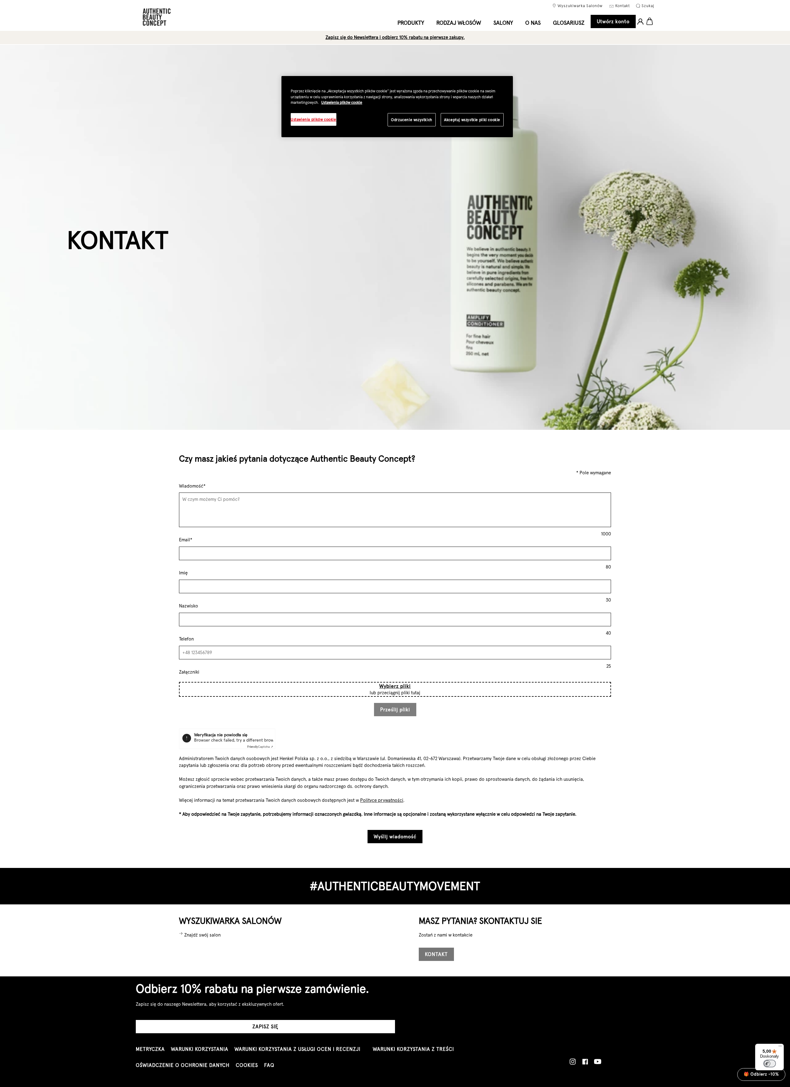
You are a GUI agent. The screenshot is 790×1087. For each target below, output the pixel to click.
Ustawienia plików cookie (341, 102)
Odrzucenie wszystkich (411, 119)
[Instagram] (572, 1061)
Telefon (186, 639)
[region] (397, 106)
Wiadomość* (192, 486)
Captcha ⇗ (260, 747)
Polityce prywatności (381, 800)
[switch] (769, 1063)
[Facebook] (585, 1061)
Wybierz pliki (395, 686)
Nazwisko (188, 606)
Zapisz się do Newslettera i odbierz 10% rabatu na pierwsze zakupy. (395, 37)
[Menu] (780, 1047)
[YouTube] (597, 1061)
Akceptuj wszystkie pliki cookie (472, 119)
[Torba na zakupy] (649, 21)
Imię (183, 573)
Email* (185, 540)
